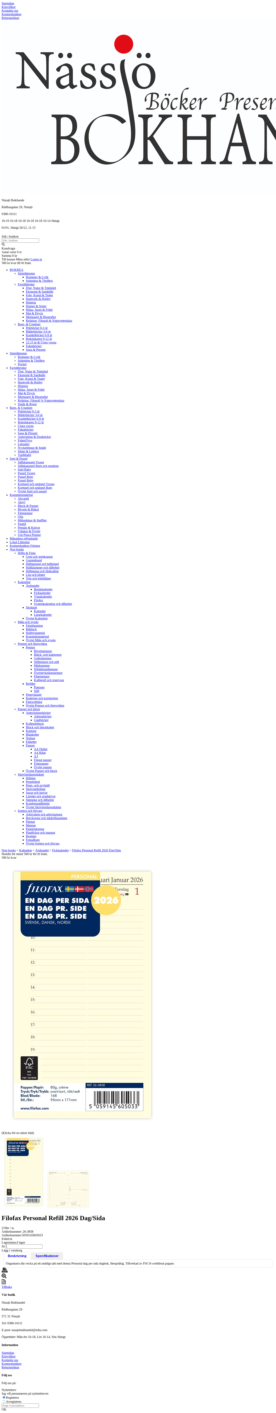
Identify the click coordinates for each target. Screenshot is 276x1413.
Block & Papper (28, 506)
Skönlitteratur (26, 273)
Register (31, 836)
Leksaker (23, 444)
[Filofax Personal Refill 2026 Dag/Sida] (82, 994)
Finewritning (34, 702)
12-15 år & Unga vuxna (41, 342)
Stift (36, 691)
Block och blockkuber (40, 727)
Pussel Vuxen (26, 473)
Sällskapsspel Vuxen (31, 462)
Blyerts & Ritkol (28, 509)
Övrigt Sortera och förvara (42, 843)
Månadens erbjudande (24, 538)
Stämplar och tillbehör (40, 800)
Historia (31, 302)
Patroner (39, 687)
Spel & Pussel (18, 458)
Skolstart (31, 607)
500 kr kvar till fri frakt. (17, 263)
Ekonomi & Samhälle (39, 291)
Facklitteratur (26, 284)
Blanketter (32, 734)
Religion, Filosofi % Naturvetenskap (41, 400)
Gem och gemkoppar (39, 556)
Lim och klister (35, 574)
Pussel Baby (26, 480)
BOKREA (16, 270)
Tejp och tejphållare (38, 578)
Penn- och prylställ (38, 785)
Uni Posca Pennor (29, 535)
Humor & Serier (36, 306)
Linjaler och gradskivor (41, 796)
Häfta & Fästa (27, 553)
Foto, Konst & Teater (39, 295)
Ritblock (31, 629)
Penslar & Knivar (29, 527)
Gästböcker (41, 720)
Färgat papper (43, 760)
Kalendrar (24, 582)
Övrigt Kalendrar (37, 618)
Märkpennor (42, 665)
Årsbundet (32, 585)
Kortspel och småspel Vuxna (36, 484)
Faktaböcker (34, 346)
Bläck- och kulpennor (48, 654)
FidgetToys (25, 440)
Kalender (40, 611)
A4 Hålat (40, 752)
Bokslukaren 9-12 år (39, 338)
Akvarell (23, 498)
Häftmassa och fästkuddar (42, 571)
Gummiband (34, 560)
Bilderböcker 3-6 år (38, 331)
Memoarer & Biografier (41, 317)
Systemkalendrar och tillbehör (53, 604)
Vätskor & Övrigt (29, 531)
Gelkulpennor (43, 658)
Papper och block (29, 709)
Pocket (22, 364)
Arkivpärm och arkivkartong (44, 814)
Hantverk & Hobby (38, 299)
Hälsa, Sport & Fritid (39, 309)
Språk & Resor (27, 404)
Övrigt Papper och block (41, 771)
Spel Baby (24, 469)
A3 (36, 756)
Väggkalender (43, 596)
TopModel (24, 455)
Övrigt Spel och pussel (32, 491)
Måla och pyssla (28, 622)
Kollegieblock (35, 723)
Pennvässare (34, 694)
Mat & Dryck (34, 313)
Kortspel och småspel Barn (35, 487)
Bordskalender (43, 589)
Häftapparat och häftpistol (42, 564)
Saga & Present (35, 349)
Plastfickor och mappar (40, 832)
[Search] (3, 244)
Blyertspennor (43, 651)
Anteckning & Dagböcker (34, 437)
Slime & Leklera (28, 451)
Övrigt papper (43, 767)
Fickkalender (42, 593)
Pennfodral (33, 781)
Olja (20, 516)
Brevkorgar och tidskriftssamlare (46, 818)
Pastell (22, 524)
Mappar (31, 825)
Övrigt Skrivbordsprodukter (43, 807)
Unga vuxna (26, 426)
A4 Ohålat (40, 749)
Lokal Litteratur (20, 542)
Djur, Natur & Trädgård (41, 288)
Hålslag (31, 778)
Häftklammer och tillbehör (42, 567)
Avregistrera (13, 1401)
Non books (17, 549)
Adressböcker (43, 716)
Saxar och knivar (36, 792)
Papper (30, 745)
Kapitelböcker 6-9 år (39, 335)
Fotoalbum (33, 840)
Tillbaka (7, 1287)
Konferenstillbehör (38, 803)
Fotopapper (41, 763)
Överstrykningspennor (48, 673)
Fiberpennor (42, 676)
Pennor (30, 647)
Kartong (31, 731)
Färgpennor (25, 513)
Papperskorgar (35, 829)
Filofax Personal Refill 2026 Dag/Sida (96, 850)
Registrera (12, 1397)
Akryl (21, 502)
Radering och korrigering (42, 698)
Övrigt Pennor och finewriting (45, 705)
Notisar (30, 738)
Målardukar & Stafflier (32, 520)
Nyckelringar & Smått (32, 447)
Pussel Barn (25, 476)
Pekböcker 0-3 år (37, 328)
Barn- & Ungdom (29, 324)
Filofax (38, 600)
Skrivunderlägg (35, 789)
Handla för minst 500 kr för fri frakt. (25, 855)
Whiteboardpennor (46, 669)
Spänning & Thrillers (39, 280)
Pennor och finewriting (32, 643)
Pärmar (30, 821)
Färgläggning (34, 625)
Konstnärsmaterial (21, 495)
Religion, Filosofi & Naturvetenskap (49, 320)
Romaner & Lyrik (37, 277)
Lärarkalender (43, 614)
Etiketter (31, 742)
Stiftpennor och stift (46, 662)
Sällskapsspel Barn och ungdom (38, 466)
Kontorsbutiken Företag (25, 545)
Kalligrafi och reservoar (49, 680)
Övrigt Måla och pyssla (41, 640)
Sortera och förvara (30, 811)
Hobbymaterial (35, 633)
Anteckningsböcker (38, 712)
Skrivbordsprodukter (31, 774)
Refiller (30, 683)
